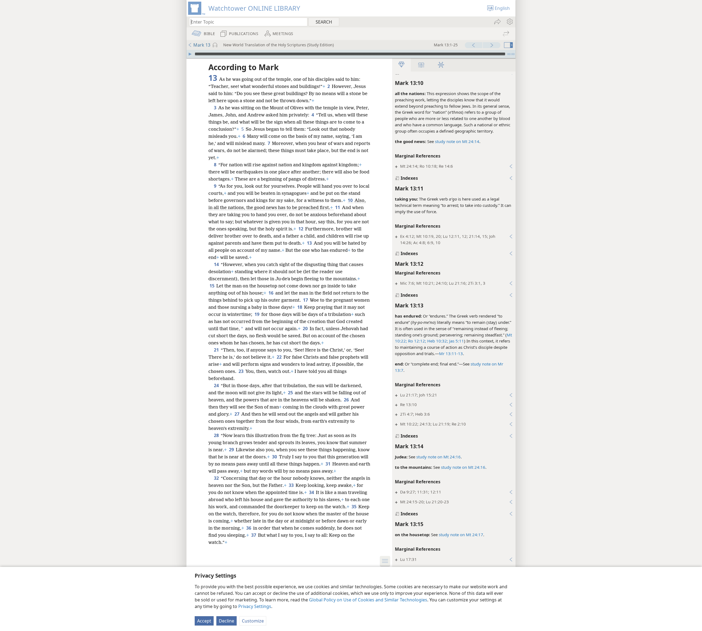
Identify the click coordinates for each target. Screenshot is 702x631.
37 (254, 535)
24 (217, 385)
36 (249, 528)
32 (217, 478)
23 (241, 371)
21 (217, 350)
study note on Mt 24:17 (461, 534)
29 (232, 450)
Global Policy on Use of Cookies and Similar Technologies (368, 600)
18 (300, 307)
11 (338, 207)
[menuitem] (509, 21)
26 (347, 400)
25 (291, 393)
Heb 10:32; (437, 341)
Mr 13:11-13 (451, 353)
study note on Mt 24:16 (438, 456)
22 (279, 357)
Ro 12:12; (416, 341)
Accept (204, 621)
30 (275, 457)
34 (312, 492)
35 (354, 507)
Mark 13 (201, 45)
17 (306, 300)
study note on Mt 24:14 (457, 141)
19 (257, 314)
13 (310, 243)
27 (237, 414)
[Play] (190, 54)
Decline (226, 621)
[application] (351, 54)
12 (301, 229)
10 (350, 200)
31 (328, 464)
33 (292, 485)
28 (217, 435)
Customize (253, 621)
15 (212, 286)
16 (271, 293)
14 (217, 264)
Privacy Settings (254, 606)
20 (305, 329)
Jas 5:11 (456, 341)
